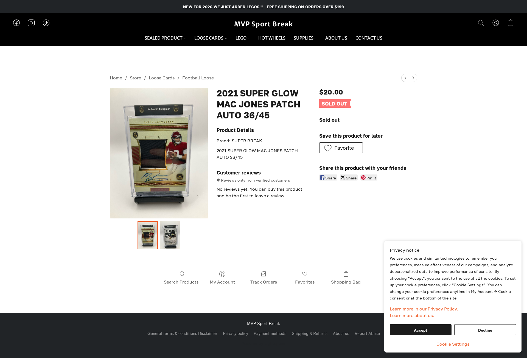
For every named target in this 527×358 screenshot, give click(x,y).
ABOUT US (336, 38)
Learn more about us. (412, 315)
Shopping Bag (346, 282)
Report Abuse (367, 333)
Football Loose (198, 78)
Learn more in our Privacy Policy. (424, 309)
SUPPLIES (304, 38)
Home (116, 78)
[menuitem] (405, 78)
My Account (222, 282)
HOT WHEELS (271, 38)
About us (341, 333)
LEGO (241, 38)
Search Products (181, 282)
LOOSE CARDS (209, 38)
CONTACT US (368, 38)
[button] (263, 24)
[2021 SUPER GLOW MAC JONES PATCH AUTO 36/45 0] (148, 235)
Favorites (305, 282)
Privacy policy (235, 333)
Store (135, 78)
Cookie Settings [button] (452, 344)
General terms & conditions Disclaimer (182, 333)
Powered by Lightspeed (263, 343)
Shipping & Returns (309, 333)
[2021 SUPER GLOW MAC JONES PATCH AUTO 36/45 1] (170, 235)
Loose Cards (162, 78)
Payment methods (270, 333)
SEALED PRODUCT (164, 38)
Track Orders (263, 282)
